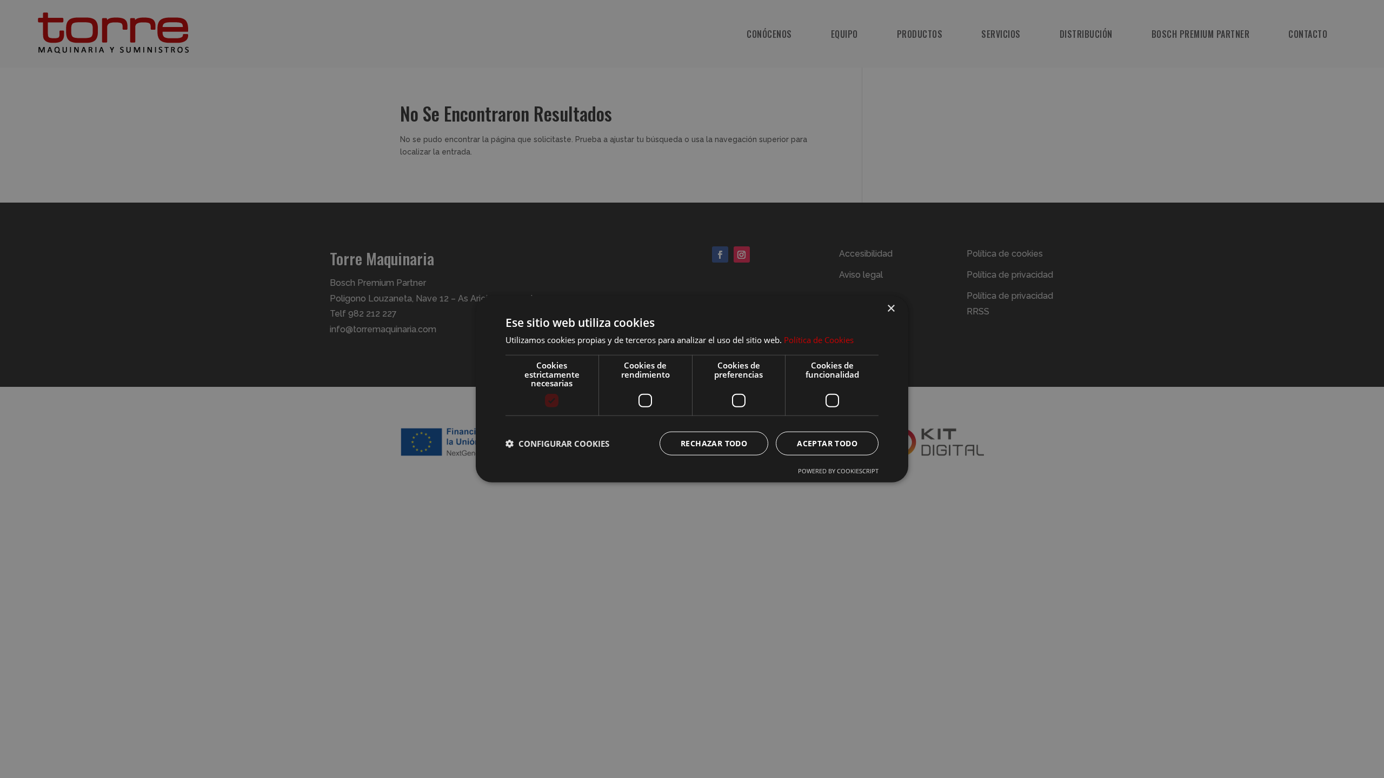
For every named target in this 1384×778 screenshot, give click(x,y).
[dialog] (692, 389)
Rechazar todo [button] (714, 443)
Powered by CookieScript (838, 470)
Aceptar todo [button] (827, 443)
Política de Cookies (819, 339)
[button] (557, 443)
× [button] (891, 309)
